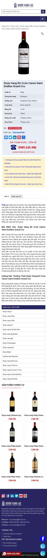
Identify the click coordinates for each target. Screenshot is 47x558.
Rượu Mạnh (7, 352)
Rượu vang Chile (8, 320)
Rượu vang (15, 26)
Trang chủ (5, 26)
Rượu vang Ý (7, 312)
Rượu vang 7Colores (10, 365)
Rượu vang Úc (8, 325)
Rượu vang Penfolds (10, 379)
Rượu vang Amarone (10, 361)
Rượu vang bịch (8, 347)
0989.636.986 (13, 553)
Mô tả (6, 196)
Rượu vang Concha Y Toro (12, 370)
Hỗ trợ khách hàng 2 (10, 546)
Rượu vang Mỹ (8, 338)
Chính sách (7, 536)
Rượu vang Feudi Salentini (12, 374)
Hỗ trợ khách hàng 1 (10, 543)
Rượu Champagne (9, 343)
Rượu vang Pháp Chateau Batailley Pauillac (19, 477)
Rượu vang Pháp (26, 26)
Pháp (4, 205)
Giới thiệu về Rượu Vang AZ (12, 534)
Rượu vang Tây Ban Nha (11, 329)
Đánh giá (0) (16, 196)
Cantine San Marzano (10, 356)
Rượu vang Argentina (10, 334)
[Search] (43, 12)
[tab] (6, 196)
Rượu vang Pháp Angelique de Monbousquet (20, 446)
